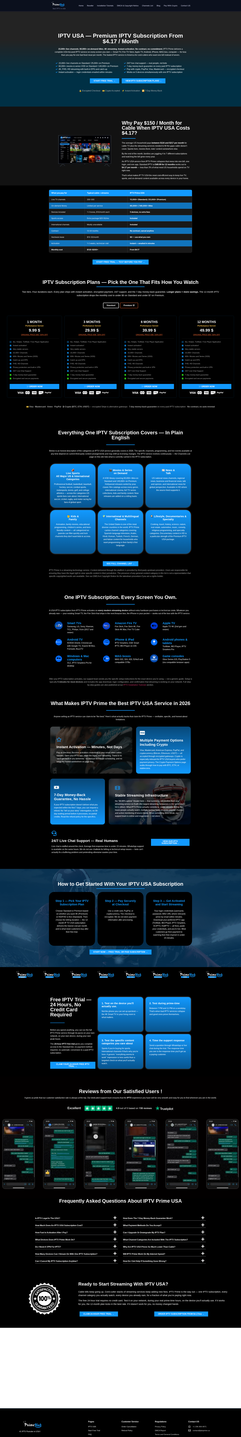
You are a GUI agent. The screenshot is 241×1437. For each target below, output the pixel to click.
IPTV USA (92, 1427)
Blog (158, 6)
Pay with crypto (170, 6)
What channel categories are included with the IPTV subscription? (155, 1240)
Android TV (75, 639)
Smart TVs (74, 623)
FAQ (90, 1434)
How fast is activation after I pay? (51, 1232)
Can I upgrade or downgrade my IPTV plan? (144, 1232)
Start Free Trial (94, 1430)
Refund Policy (127, 1430)
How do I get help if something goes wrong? (144, 1261)
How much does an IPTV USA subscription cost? (59, 1225)
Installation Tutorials (105, 6)
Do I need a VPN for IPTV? (48, 1247)
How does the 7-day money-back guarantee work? (148, 1218)
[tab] (111, 305)
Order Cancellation (129, 1427)
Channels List (147, 6)
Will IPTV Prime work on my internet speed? (144, 1254)
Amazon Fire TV (126, 623)
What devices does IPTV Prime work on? (55, 1240)
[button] (76, 1218)
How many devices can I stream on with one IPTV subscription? (66, 1254)
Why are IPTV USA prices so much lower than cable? (149, 1247)
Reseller (90, 6)
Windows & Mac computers (78, 657)
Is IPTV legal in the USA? (47, 1218)
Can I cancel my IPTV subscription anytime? (56, 1261)
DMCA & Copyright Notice (127, 6)
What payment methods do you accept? (142, 1225)
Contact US (185, 6)
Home (81, 6)
